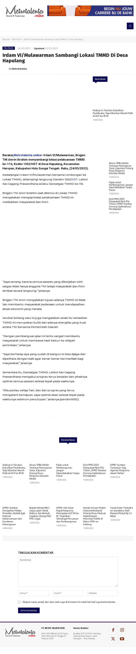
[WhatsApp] (121, 68)
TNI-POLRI (16, 39)
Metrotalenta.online (28, 155)
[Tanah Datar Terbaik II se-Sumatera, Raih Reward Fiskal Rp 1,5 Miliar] (122, 496)
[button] (130, 26)
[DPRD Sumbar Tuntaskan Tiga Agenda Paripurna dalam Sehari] (122, 454)
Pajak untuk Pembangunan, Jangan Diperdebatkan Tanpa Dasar (121, 186)
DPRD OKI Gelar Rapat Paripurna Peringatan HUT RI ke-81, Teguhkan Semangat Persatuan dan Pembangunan (67, 514)
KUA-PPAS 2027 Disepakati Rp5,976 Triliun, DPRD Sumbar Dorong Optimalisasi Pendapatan (120, 203)
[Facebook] (97, 68)
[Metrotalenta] (5, 68)
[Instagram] (122, 630)
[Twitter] (105, 68)
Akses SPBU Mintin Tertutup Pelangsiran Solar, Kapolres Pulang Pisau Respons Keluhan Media (121, 168)
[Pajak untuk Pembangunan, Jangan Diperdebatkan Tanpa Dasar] (100, 186)
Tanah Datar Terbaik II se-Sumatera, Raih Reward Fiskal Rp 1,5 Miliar (121, 511)
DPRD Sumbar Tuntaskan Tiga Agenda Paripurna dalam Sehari (119, 469)
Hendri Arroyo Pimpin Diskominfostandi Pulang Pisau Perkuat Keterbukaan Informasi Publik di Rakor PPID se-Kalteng (94, 516)
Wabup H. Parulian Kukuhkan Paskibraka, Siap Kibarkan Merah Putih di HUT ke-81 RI (113, 113)
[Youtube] (122, 639)
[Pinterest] (113, 68)
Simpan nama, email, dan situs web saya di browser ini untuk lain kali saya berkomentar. (69, 602)
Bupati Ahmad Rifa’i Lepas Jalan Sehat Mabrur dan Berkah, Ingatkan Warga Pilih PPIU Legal (40, 513)
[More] (130, 68)
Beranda (6, 39)
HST (75, 179)
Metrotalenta (19, 68)
